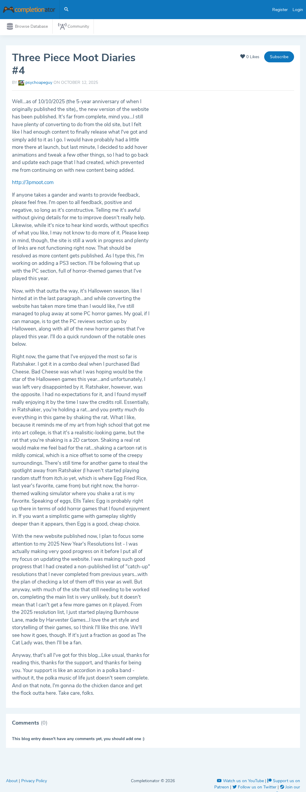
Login (298, 10)
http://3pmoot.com (32, 182)
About (12, 781)
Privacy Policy (34, 781)
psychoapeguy (38, 82)
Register (280, 10)
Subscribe (279, 57)
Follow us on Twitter (257, 787)
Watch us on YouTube (243, 781)
